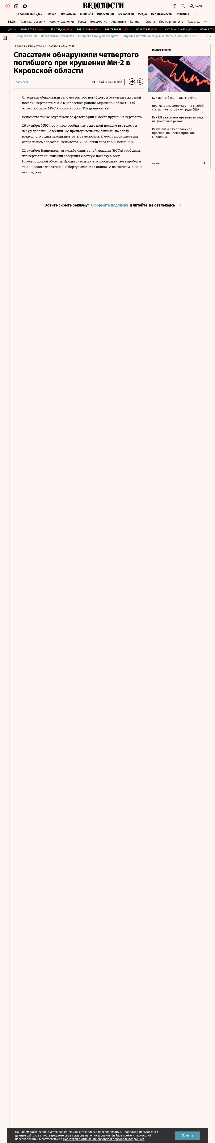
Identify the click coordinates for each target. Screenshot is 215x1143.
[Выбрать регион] (175, 6)
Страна (150, 21)
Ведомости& (98, 21)
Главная (20, 46)
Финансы (86, 14)
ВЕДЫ (12, 21)
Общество (35, 46)
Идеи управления (61, 21)
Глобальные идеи (30, 14)
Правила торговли (32, 21)
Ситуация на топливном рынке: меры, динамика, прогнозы (162, 36)
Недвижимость (161, 14)
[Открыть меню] (208, 6)
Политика (182, 14)
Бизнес (51, 14)
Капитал (135, 21)
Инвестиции (105, 14)
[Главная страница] (103, 6)
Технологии (126, 14)
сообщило (39, 108)
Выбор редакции (25, 36)
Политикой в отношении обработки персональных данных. (103, 1139)
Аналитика (118, 21)
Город (82, 21)
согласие (78, 1135)
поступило (58, 125)
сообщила (132, 150)
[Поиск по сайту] (183, 6)
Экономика (68, 14)
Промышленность (171, 21)
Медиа (142, 14)
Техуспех (193, 21)
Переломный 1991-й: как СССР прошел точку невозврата (79, 36)
